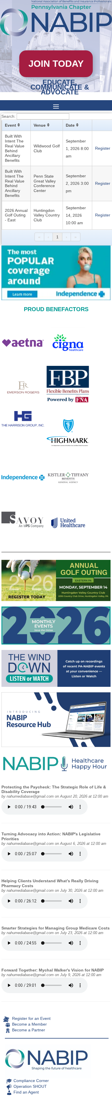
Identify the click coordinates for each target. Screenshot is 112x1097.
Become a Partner (28, 1030)
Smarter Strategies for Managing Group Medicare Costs (55, 928)
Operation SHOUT (30, 1086)
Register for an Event (31, 1018)
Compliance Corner (31, 1080)
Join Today (56, 63)
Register (102, 148)
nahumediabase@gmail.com (30, 796)
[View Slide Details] (56, 273)
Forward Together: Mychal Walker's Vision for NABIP (52, 970)
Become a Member (29, 1024)
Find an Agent (26, 1092)
